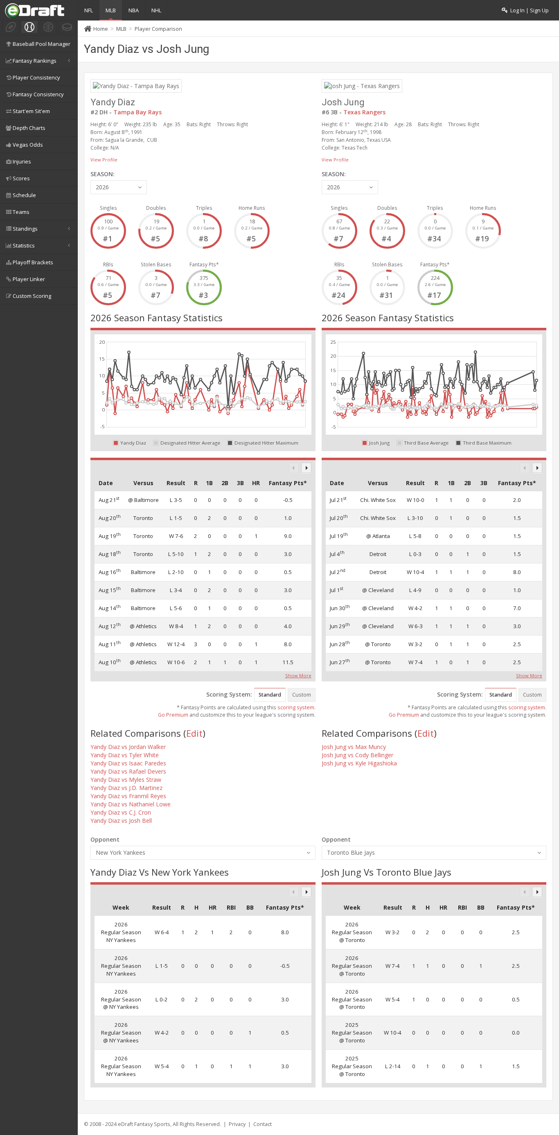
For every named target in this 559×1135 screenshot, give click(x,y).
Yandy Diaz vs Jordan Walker (128, 747)
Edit (194, 733)
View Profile (103, 160)
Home (100, 28)
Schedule (24, 195)
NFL (88, 10)
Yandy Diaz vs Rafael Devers (128, 771)
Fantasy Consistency (38, 94)
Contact (262, 1124)
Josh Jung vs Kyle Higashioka (359, 763)
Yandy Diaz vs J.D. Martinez (126, 788)
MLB (111, 10)
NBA (133, 10)
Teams (21, 212)
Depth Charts (29, 128)
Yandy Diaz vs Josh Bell (121, 820)
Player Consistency (36, 77)
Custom (301, 694)
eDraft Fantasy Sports (144, 1124)
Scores (21, 178)
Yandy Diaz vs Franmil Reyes (128, 796)
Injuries (22, 161)
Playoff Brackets (33, 262)
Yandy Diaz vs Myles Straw (125, 779)
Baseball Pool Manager (41, 44)
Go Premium (173, 714)
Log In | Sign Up (528, 10)
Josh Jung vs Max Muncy (354, 747)
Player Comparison (158, 28)
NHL (156, 10)
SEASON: (102, 174)
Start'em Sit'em (31, 111)
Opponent (104, 839)
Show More (298, 674)
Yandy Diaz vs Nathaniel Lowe (130, 804)
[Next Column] (306, 468)
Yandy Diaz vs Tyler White (124, 755)
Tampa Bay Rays (137, 112)
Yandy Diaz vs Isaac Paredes (128, 763)
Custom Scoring (32, 296)
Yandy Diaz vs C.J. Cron (120, 812)
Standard (270, 694)
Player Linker (29, 279)
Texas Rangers (364, 112)
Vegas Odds (28, 144)
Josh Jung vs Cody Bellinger (357, 755)
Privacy (237, 1124)
